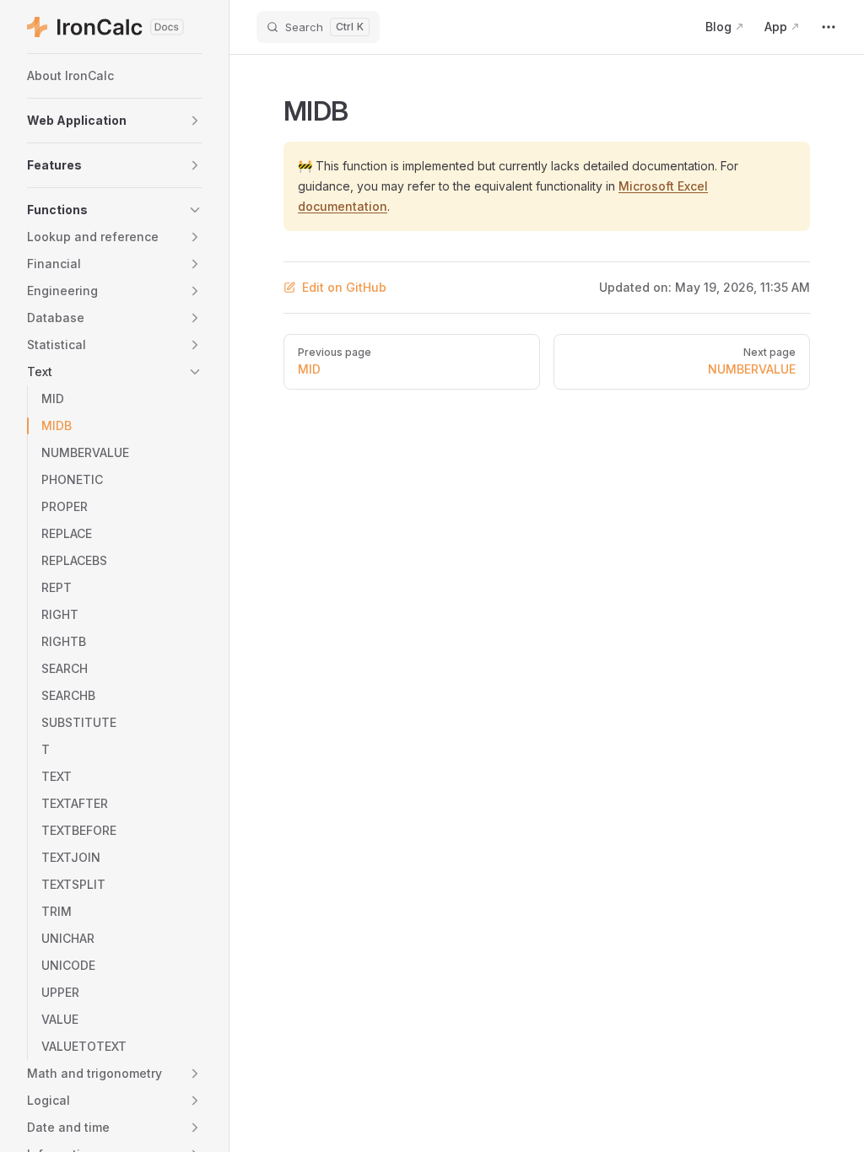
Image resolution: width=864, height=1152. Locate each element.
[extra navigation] (828, 27)
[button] (114, 120)
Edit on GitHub (344, 287)
